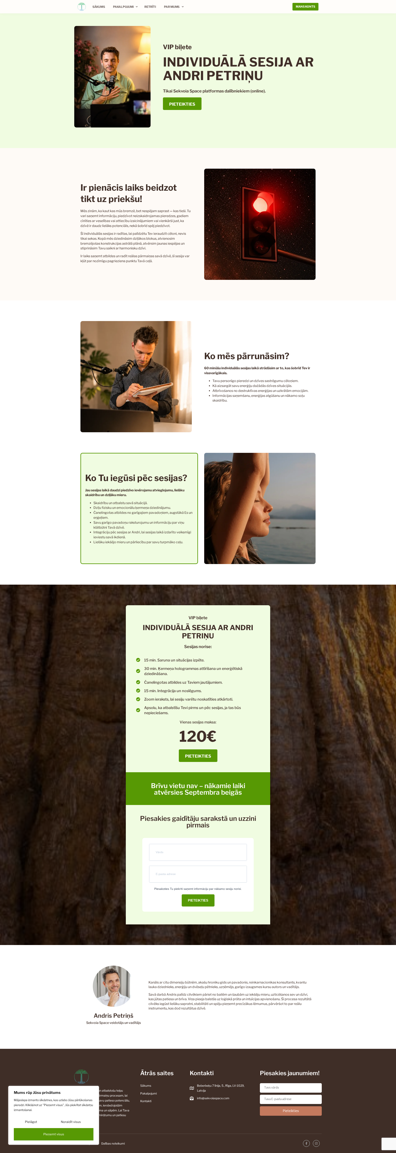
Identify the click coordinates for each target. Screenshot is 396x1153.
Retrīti (150, 6)
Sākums (98, 6)
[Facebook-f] (306, 1143)
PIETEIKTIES (198, 900)
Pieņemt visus (53, 1134)
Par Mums (171, 6)
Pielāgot (31, 1122)
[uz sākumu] (82, 6)
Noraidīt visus (71, 1122)
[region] (53, 1115)
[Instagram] (316, 1143)
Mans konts (305, 6)
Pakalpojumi (123, 6)
